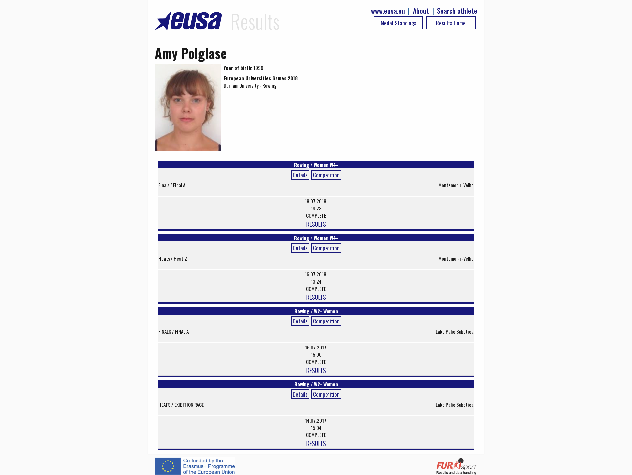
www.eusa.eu (388, 11)
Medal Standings (398, 23)
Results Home (451, 23)
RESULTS (316, 223)
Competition (326, 175)
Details (300, 175)
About (421, 11)
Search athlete (457, 11)
